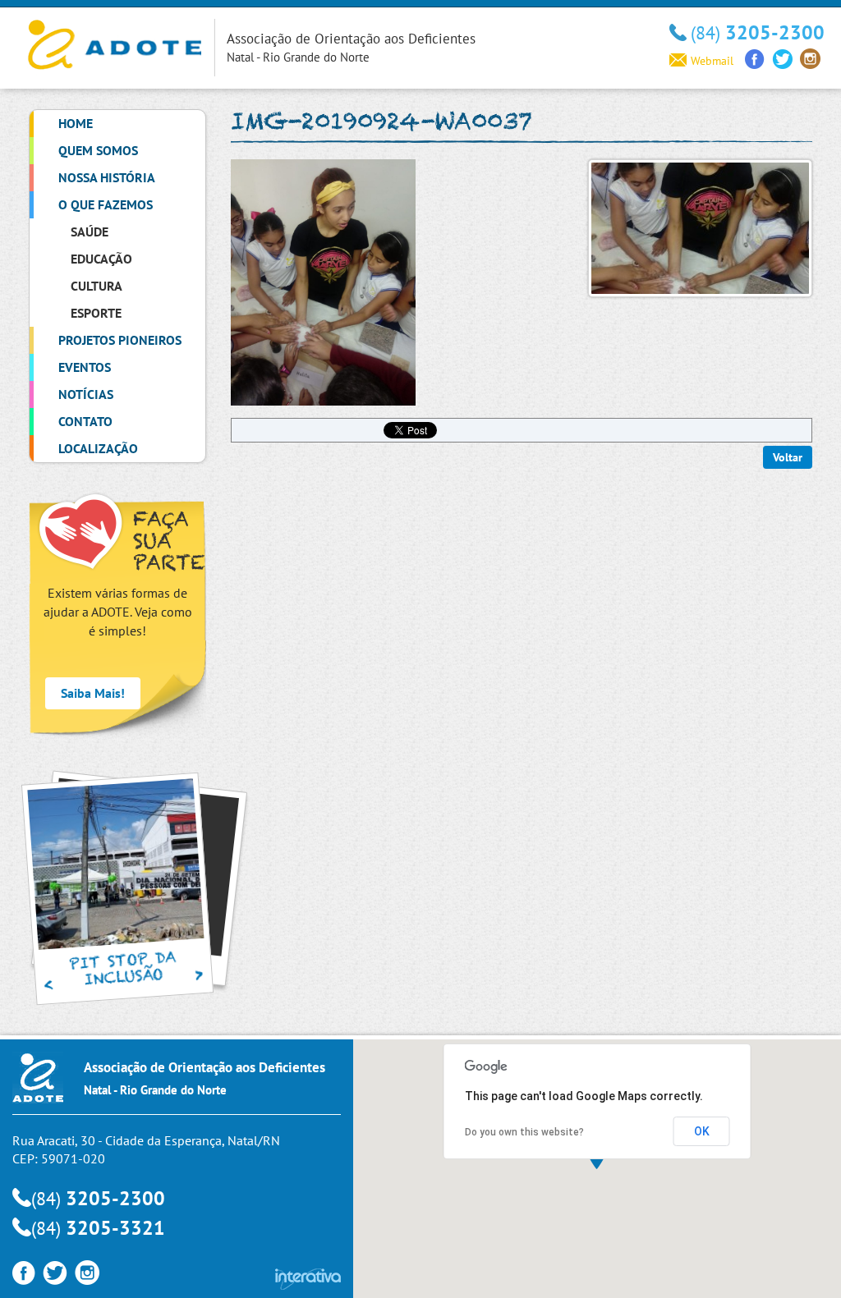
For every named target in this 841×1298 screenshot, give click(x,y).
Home (75, 123)
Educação (101, 258)
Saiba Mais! (93, 693)
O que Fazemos (105, 204)
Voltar (787, 457)
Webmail (712, 60)
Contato (85, 421)
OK (702, 1131)
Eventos (84, 367)
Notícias (85, 394)
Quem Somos (98, 150)
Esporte (96, 313)
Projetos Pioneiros (120, 340)
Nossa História (106, 177)
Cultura (96, 285)
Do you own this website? (524, 1132)
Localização (98, 448)
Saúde (89, 231)
